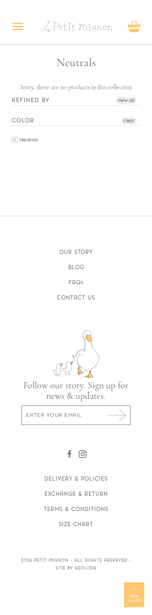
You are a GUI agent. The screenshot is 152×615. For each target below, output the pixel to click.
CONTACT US (76, 297)
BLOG (76, 267)
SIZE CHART (76, 524)
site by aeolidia (76, 568)
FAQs (76, 282)
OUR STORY (76, 252)
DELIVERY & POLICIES (76, 479)
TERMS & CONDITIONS (76, 509)
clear (128, 120)
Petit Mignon (51, 560)
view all (126, 100)
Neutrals (28, 140)
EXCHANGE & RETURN (76, 494)
